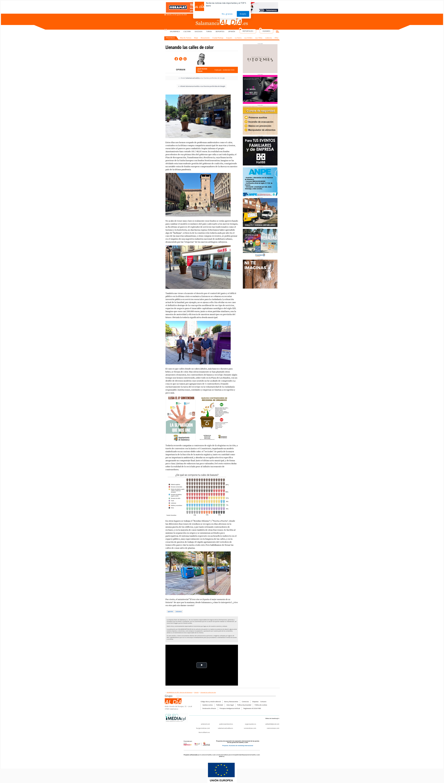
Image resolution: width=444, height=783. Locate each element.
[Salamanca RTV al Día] (222, 21)
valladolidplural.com (272, 724)
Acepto (243, 14)
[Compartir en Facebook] (176, 59)
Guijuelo (229, 38)
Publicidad (219, 705)
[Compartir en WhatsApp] (185, 59)
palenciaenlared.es (226, 724)
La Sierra (238, 38)
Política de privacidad (244, 705)
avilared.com (205, 724)
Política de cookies (261, 705)
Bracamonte (205, 38)
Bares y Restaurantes (231, 702)
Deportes (220, 31)
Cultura (187, 31)
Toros (209, 31)
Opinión (231, 31)
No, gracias (227, 14)
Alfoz (276, 38)
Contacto (263, 702)
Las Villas (258, 38)
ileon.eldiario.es (204, 732)
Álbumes (266, 31)
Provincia (170, 38)
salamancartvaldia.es (225, 728)
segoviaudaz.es (250, 724)
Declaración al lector (209, 708)
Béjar (196, 38)
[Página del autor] (201, 59)
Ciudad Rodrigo (217, 38)
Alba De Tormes (185, 38)
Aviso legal (230, 705)
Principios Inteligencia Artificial (230, 708)
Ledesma (268, 38)
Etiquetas (255, 702)
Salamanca (175, 31)
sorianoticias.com (250, 728)
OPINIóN (180, 69)
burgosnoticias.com (203, 728)
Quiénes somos (207, 705)
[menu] (277, 31)
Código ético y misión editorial (211, 702)
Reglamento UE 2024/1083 (252, 708)
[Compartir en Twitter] (180, 59)
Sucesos (198, 31)
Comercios (245, 702)
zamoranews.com (273, 728)
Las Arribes (248, 38)
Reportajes (248, 31)
